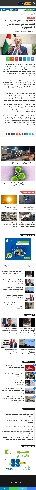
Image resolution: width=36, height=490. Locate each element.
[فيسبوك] (33, 134)
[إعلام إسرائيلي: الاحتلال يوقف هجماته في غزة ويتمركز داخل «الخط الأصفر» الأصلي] (29, 305)
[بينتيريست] (20, 134)
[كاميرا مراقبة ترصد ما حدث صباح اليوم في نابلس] (27, 199)
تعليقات (6, 266)
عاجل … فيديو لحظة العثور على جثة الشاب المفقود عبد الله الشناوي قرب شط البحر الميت (13, 390)
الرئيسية (31, 14)
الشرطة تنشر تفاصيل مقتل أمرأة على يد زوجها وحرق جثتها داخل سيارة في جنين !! (12, 273)
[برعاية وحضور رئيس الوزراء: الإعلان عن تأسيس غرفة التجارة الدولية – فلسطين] (29, 290)
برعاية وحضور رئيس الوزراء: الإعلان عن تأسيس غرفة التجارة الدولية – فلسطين (13, 288)
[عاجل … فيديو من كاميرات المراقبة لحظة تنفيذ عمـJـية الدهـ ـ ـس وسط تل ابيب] (27, 216)
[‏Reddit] (17, 134)
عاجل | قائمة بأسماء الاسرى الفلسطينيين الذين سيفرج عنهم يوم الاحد (13, 366)
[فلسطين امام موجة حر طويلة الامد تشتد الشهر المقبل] (9, 199)
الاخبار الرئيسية (24, 14)
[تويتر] (30, 134)
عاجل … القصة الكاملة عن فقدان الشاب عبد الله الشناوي (13, 382)
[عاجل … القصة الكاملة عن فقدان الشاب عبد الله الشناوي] (30, 383)
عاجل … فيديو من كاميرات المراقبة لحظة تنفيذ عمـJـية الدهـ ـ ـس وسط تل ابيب (27, 224)
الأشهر (18, 266)
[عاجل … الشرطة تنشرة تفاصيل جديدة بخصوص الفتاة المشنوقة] (30, 375)
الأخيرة (30, 266)
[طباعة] (7, 134)
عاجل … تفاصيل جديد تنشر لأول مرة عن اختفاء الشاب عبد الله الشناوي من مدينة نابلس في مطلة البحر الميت (13, 398)
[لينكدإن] (26, 134)
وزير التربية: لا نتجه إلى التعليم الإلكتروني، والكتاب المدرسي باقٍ (14, 296)
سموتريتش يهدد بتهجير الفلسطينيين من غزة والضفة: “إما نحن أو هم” (13, 281)
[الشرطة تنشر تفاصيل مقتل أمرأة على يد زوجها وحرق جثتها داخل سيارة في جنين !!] (29, 274)
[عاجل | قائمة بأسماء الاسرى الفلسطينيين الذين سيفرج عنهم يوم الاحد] (30, 368)
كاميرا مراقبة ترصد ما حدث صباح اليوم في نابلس (28, 207)
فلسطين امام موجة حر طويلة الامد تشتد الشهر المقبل (9, 207)
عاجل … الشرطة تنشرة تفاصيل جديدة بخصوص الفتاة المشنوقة (14, 374)
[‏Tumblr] (23, 134)
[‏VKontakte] (13, 134)
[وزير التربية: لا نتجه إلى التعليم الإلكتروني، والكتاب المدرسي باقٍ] (29, 297)
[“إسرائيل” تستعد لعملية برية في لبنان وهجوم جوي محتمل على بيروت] (9, 216)
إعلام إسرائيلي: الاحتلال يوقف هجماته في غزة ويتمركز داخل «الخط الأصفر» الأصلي (13, 305)
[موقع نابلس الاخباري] (25, 3)
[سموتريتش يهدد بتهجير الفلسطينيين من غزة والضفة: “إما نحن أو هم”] (29, 282)
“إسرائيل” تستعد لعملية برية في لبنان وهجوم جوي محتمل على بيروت (9, 224)
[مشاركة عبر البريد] (10, 134)
